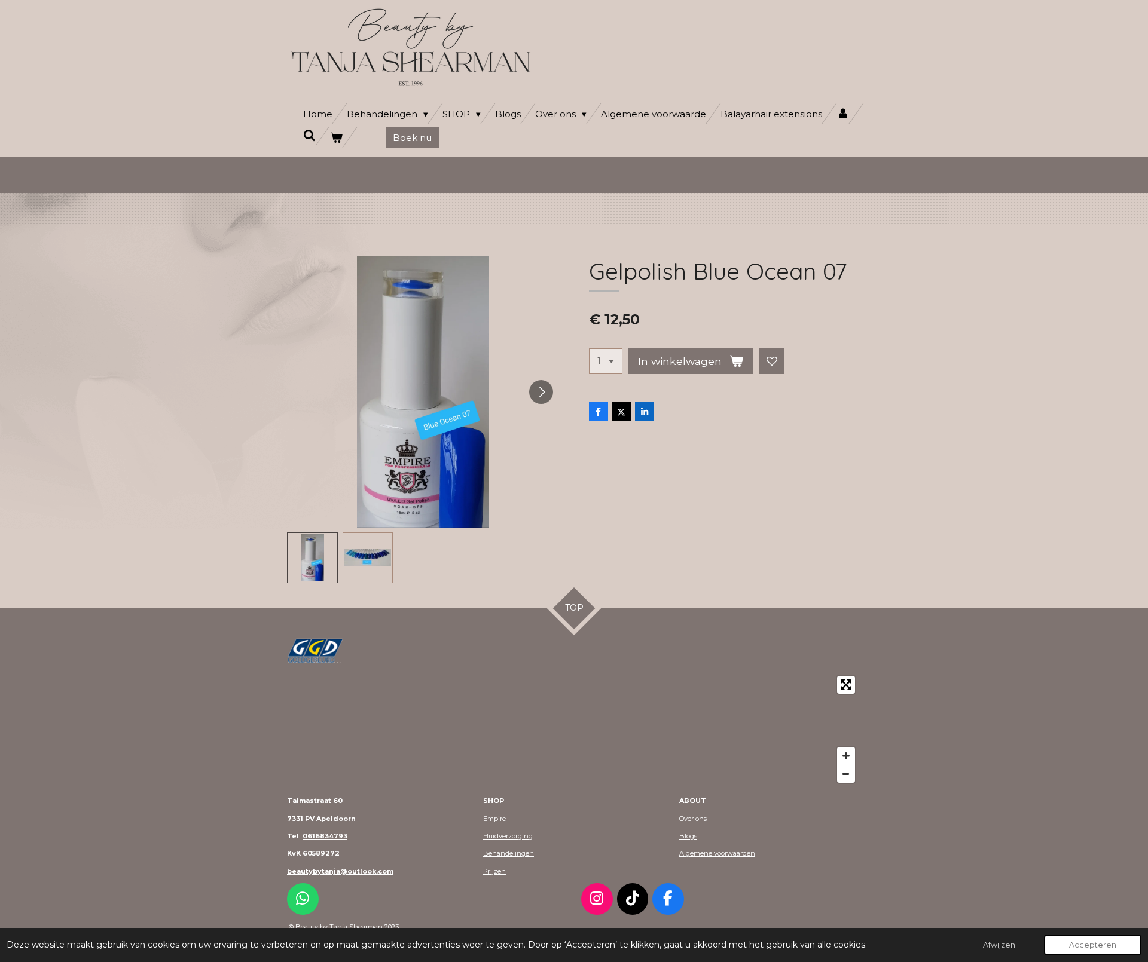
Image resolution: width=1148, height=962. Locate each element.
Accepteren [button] (1092, 944)
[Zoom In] (846, 756)
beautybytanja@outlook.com (340, 871)
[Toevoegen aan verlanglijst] (772, 361)
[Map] (574, 729)
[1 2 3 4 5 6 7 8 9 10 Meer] (605, 361)
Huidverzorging (508, 836)
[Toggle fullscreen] (846, 685)
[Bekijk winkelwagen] (336, 137)
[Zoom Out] (846, 774)
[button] (312, 557)
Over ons (693, 818)
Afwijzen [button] (999, 944)
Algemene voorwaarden (717, 853)
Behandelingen (508, 853)
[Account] (842, 113)
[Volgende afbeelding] (541, 392)
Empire (494, 818)
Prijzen (494, 871)
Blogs (688, 836)
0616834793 (325, 836)
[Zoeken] (309, 136)
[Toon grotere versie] (315, 650)
